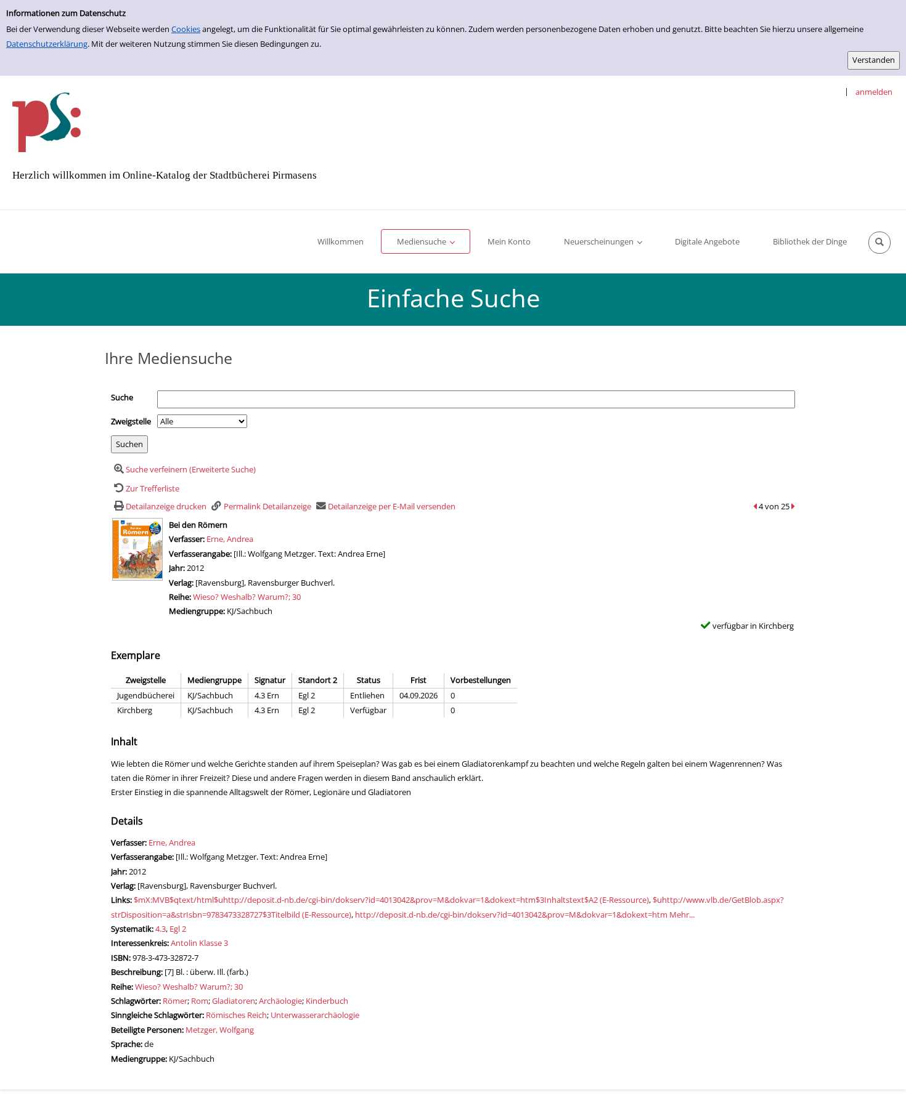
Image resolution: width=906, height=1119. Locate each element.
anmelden (873, 91)
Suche (122, 397)
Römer (175, 1000)
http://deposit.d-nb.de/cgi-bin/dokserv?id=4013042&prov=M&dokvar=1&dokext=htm (511, 914)
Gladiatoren (233, 1000)
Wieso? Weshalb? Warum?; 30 (247, 596)
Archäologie (280, 1000)
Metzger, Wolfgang (220, 1029)
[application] (425, 241)
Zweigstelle (131, 421)
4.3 (160, 928)
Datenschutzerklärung (47, 43)
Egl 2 (177, 928)
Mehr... (682, 914)
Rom (199, 1000)
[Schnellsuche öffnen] (879, 243)
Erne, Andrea (229, 538)
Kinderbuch (327, 1000)
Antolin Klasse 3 (199, 942)
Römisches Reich (236, 1014)
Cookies (185, 28)
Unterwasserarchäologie (315, 1014)
